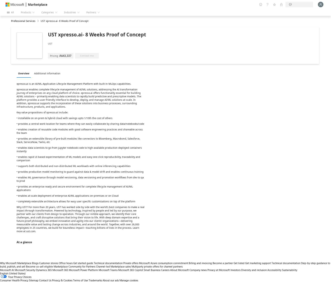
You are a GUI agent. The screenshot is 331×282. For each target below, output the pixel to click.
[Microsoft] (15, 5)
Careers (165, 270)
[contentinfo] (38, 21)
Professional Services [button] (23, 21)
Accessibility (274, 270)
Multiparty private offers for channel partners (157, 266)
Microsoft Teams (108, 270)
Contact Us (45, 280)
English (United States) (13, 273)
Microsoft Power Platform (83, 270)
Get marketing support (258, 263)
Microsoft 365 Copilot (130, 270)
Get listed (239, 263)
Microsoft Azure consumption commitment (164, 263)
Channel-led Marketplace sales (113, 266)
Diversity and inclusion (254, 270)
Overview (23, 73)
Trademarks (95, 280)
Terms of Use (80, 280)
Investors (235, 270)
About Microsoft (179, 270)
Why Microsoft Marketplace (15, 263)
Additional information (47, 73)
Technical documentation (108, 263)
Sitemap (33, 280)
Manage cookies (128, 280)
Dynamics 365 (44, 270)
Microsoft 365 (60, 270)
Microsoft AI (7, 270)
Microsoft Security (25, 270)
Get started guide (83, 263)
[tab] (25, 73)
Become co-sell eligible (39, 266)
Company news (198, 270)
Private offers (130, 263)
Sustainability (289, 270)
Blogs (35, 263)
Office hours (66, 263)
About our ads (111, 280)
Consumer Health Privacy (14, 280)
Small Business (152, 270)
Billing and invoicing (200, 263)
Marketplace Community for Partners (74, 266)
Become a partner (223, 263)
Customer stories (48, 263)
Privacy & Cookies (62, 280)
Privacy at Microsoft (218, 270)
